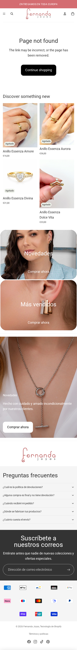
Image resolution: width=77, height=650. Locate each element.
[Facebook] (29, 642)
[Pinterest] (48, 642)
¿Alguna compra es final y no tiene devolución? (28, 495)
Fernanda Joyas (31, 626)
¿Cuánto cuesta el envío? (16, 519)
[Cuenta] (65, 14)
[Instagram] (35, 642)
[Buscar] (12, 14)
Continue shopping (38, 70)
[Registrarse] (68, 570)
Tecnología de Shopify (50, 626)
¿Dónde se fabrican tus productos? (22, 511)
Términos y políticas (38, 634)
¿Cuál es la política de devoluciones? (23, 487)
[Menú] (4, 14)
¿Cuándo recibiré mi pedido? (18, 503)
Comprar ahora (38, 271)
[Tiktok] (42, 642)
